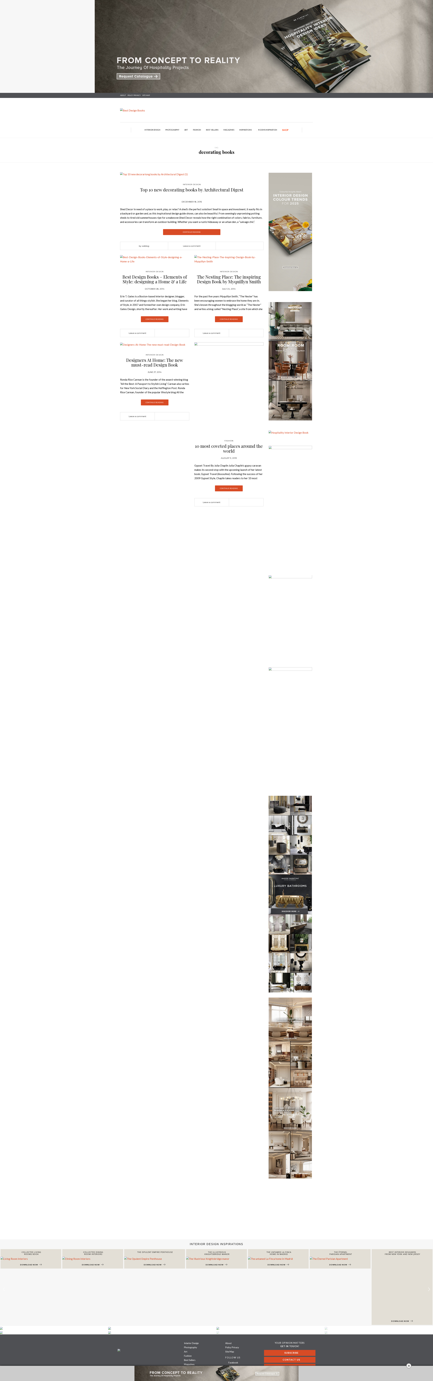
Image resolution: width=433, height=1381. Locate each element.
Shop (285, 130)
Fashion (197, 130)
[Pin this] (244, 246)
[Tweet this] (239, 246)
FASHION (228, 441)
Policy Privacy (232, 1347)
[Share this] (234, 246)
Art (186, 130)
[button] (429, 1289)
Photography (172, 130)
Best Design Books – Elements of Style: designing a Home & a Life (154, 279)
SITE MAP (146, 95)
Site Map (229, 1351)
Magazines (228, 130)
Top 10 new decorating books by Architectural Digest (191, 190)
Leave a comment (192, 246)
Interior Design (152, 130)
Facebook (233, 1362)
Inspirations (245, 130)
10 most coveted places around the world (229, 448)
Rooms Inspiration (267, 130)
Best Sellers (212, 130)
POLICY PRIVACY (134, 95)
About (123, 95)
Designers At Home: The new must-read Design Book (154, 362)
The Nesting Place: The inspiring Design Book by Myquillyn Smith (229, 279)
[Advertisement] (101, 1212)
